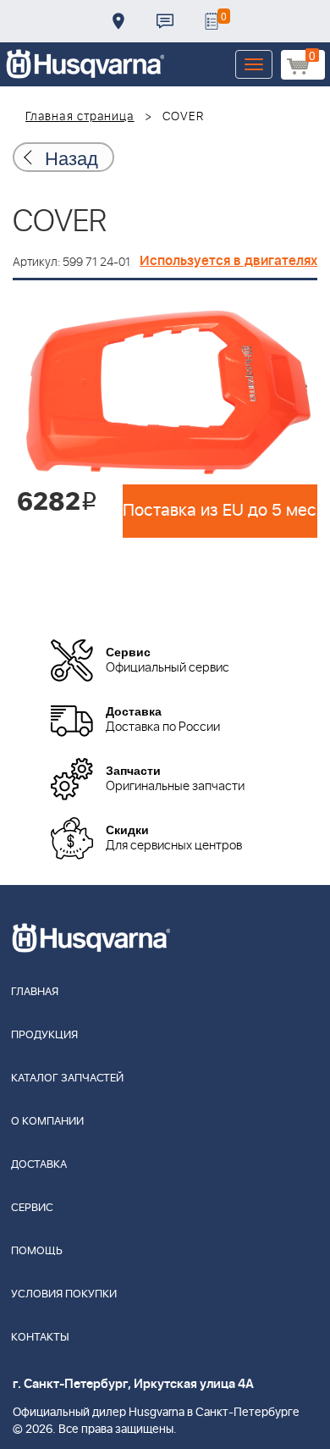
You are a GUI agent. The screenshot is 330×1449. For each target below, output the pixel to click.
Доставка (118, 21)
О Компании (47, 1122)
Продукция (44, 1035)
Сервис (32, 1208)
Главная (34, 992)
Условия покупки (64, 1294)
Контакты (165, 21)
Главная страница (80, 116)
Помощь (37, 1251)
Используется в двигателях (228, 261)
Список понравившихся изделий (211, 21)
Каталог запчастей (67, 1078)
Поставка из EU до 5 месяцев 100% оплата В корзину (220, 510)
